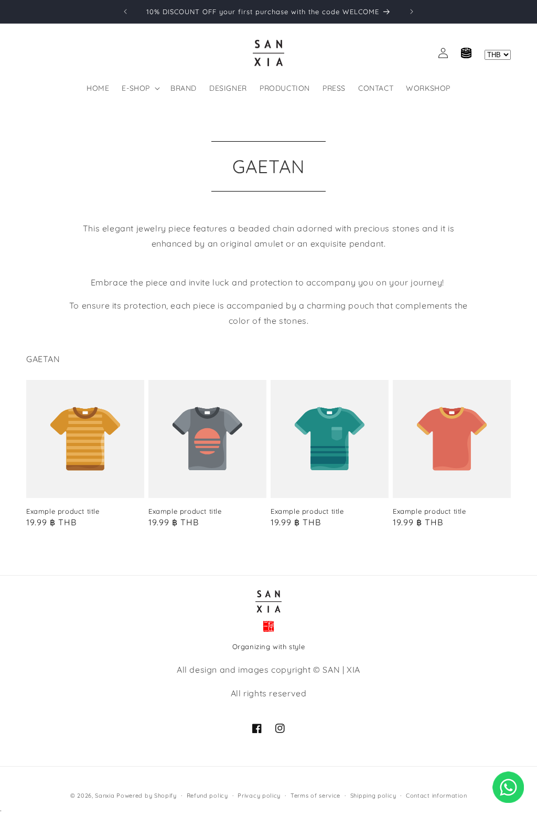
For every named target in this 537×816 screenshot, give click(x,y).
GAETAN (268, 166)
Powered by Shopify (146, 795)
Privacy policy (259, 795)
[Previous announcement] (125, 11)
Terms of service (315, 795)
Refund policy (207, 795)
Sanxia (104, 795)
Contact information (436, 795)
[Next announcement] (411, 11)
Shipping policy (373, 795)
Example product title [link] (63, 511)
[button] (139, 88)
